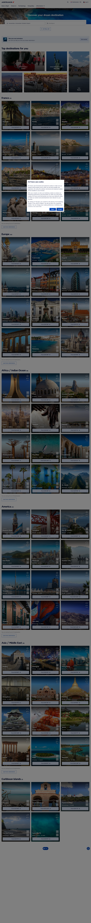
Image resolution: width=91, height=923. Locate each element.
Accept (60, 209)
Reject (52, 209)
